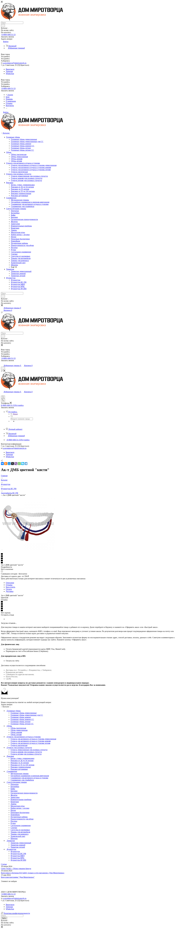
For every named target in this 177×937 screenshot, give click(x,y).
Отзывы (9, 585)
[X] (12, 463)
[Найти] (3, 25)
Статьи (4, 864)
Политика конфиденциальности (17, 913)
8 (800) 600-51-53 (9, 35)
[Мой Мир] (9, 463)
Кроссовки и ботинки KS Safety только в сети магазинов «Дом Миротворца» (32, 873)
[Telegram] (26, 463)
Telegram (9, 71)
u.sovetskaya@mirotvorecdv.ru (14, 63)
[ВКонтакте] (2, 463)
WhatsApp (10, 74)
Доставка (9, 591)
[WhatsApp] (19, 463)
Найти (4, 918)
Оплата (9, 589)
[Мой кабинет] (2, 363)
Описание (10, 583)
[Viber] (15, 463)
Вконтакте (10, 69)
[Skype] (22, 463)
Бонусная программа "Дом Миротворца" (18, 877)
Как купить (10, 587)
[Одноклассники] (5, 463)
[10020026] (28, 550)
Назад (15, 414)
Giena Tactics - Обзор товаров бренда (16, 868)
